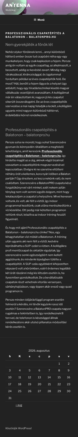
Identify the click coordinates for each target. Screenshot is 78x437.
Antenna (17, 5)
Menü (41, 19)
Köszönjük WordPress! (18, 428)
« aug (19, 405)
